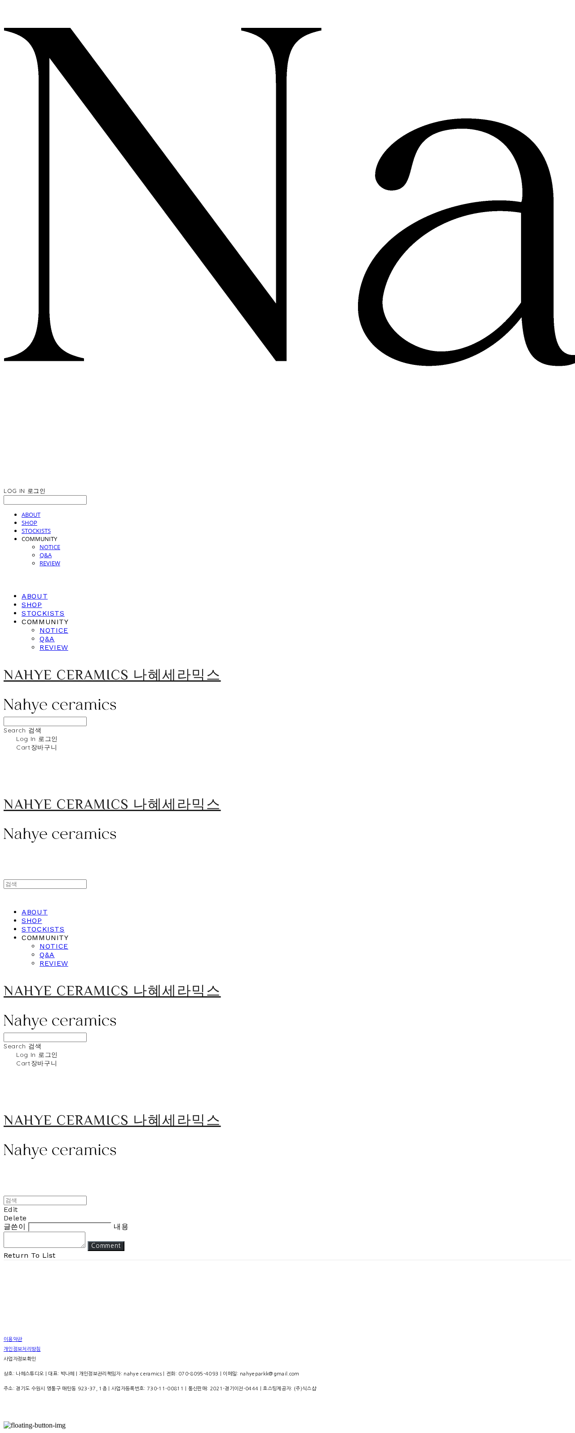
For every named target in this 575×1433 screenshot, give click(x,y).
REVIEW (50, 563)
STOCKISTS (36, 531)
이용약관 (13, 1339)
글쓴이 (15, 1226)
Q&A (46, 555)
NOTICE (50, 547)
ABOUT (31, 514)
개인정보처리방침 (22, 1349)
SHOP (29, 523)
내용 (121, 1226)
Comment (106, 1246)
